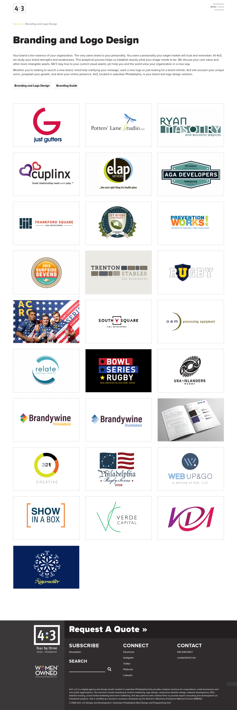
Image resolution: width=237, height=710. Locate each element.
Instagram (128, 657)
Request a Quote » (108, 629)
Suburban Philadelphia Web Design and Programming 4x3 (142, 702)
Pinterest (128, 669)
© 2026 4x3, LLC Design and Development (90, 702)
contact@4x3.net (186, 657)
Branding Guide (66, 86)
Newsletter (75, 652)
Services (18, 24)
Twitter (127, 663)
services (102, 692)
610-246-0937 (185, 652)
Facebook (128, 652)
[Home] (21, 8)
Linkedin (127, 675)
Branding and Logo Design (41, 24)
